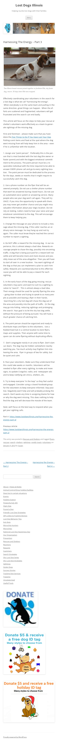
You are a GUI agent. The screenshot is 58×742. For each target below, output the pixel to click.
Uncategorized (9, 580)
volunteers (46, 442)
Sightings (7, 564)
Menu (29, 18)
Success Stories (9, 570)
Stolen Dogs (8, 567)
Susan (20, 445)
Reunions (7, 544)
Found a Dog (8, 509)
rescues (6, 442)
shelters (19, 442)
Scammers (7, 551)
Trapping (6, 577)
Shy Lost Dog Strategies (12, 561)
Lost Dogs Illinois (29, 5)
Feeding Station (9, 499)
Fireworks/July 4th (10, 503)
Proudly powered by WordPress (15, 737)
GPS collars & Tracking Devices (15, 516)
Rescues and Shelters (31, 439)
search (12, 442)
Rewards (6, 548)
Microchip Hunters (10, 525)
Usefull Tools (8, 583)
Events (6, 496)
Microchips (7, 528)
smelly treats (36, 442)
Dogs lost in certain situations (15, 493)
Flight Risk (7, 506)
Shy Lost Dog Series (11, 557)
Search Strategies (10, 554)
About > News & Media (12, 487)
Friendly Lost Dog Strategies (14, 512)
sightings (26, 442)
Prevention (7, 538)
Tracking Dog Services (12, 573)
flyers (52, 439)
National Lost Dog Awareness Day (16, 532)
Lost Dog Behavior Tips (12, 519)
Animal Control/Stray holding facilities (18, 490)
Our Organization (10, 535)
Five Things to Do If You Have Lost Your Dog (31, 137)
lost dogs (7, 522)
